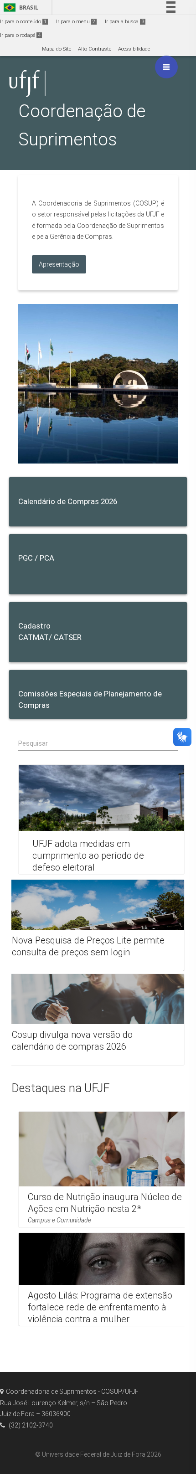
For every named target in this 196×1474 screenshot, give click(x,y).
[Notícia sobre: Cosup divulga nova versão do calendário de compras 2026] (93, 1019)
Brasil (19, 7)
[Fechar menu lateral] (166, 67)
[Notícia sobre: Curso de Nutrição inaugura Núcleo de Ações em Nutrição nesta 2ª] (106, 1169)
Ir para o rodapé (20, 35)
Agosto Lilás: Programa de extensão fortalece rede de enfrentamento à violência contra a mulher (100, 1307)
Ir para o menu (75, 22)
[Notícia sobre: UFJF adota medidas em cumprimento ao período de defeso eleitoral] (101, 819)
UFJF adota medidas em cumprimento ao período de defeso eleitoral (88, 855)
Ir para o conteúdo (23, 22)
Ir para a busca (124, 22)
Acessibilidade (134, 49)
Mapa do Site (56, 49)
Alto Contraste (94, 49)
